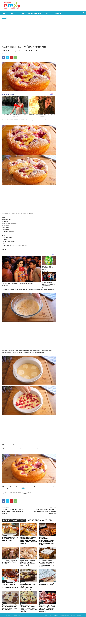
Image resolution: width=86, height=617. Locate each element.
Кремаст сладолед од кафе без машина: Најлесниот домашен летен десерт (27, 563)
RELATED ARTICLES (14, 520)
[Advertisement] (29, 32)
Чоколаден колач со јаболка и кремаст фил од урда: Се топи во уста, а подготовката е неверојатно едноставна (28, 586)
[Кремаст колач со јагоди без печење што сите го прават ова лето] (47, 575)
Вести (5, 13)
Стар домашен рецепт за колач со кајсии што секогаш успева (10, 538)
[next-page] (55, 520)
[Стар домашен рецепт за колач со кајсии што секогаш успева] (10, 529)
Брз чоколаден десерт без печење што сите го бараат (9, 562)
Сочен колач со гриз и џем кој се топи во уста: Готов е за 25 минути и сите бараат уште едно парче (46, 564)
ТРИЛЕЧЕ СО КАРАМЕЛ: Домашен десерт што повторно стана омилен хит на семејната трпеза (10, 585)
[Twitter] (7, 57)
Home (3, 17)
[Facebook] (3, 57)
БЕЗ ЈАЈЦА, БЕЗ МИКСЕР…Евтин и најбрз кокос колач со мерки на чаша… (12, 511)
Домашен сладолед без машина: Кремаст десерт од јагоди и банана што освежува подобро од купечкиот (47, 608)
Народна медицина (34, 13)
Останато (57, 13)
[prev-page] (53, 520)
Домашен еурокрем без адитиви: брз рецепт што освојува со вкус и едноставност (10, 607)
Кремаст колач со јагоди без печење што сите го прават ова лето (47, 584)
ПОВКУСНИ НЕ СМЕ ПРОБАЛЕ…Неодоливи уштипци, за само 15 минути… (45, 511)
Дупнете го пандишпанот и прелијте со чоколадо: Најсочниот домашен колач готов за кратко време (46, 541)
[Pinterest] (11, 57)
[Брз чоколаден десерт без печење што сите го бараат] (10, 553)
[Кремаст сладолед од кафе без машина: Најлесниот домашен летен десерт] (28, 553)
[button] (83, 13)
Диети (13, 13)
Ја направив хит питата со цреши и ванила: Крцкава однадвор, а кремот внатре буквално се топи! (28, 540)
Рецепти (47, 13)
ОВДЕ (23, 489)
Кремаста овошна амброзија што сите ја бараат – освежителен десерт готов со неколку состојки (28, 608)
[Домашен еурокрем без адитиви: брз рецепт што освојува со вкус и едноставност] (10, 597)
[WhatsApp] (15, 57)
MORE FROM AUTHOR (40, 520)
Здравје (21, 13)
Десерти (8, 17)
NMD (4, 52)
